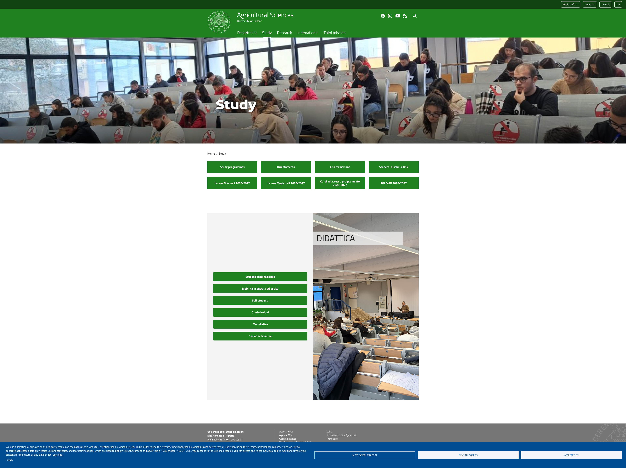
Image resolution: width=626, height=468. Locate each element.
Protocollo (332, 438)
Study (267, 33)
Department (247, 33)
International (307, 33)
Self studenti (260, 300)
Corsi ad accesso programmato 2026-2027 (340, 183)
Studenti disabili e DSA (393, 167)
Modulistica (260, 324)
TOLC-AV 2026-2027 (394, 183)
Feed (405, 16)
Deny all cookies (468, 455)
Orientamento (286, 167)
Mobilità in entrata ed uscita (260, 288)
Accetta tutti (571, 455)
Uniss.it (606, 4)
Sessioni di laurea (260, 336)
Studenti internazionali (260, 276)
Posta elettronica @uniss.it (342, 435)
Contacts (590, 4)
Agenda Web (286, 435)
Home (211, 153)
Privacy (9, 459)
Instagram (390, 16)
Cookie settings (287, 438)
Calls (329, 431)
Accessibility (286, 431)
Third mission (335, 33)
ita (618, 4)
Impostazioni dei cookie (365, 455)
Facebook (383, 16)
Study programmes (232, 167)
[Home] (219, 12)
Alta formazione (340, 167)
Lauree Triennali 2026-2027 (232, 183)
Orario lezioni (260, 312)
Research (284, 33)
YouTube (397, 16)
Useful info (569, 4)
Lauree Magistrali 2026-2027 (286, 183)
